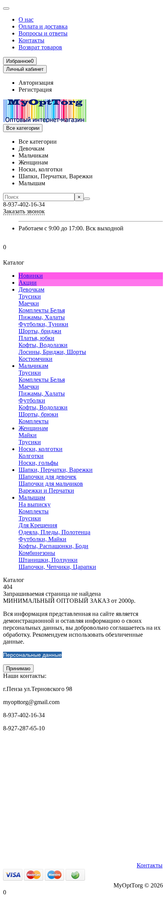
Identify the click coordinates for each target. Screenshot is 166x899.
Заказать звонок (24, 211)
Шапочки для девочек (47, 476)
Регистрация (35, 89)
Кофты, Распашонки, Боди (53, 546)
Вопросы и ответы (43, 33)
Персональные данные (32, 655)
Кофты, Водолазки (43, 345)
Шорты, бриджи (40, 331)
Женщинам (33, 428)
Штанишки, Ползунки (48, 560)
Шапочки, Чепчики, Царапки (57, 567)
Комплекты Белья (42, 310)
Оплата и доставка (43, 26)
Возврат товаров (40, 47)
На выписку (35, 504)
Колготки (31, 456)
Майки (28, 435)
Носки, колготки (41, 449)
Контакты (31, 40)
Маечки (29, 303)
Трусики (30, 296)
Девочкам (31, 289)
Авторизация (36, 82)
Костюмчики (36, 359)
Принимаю (18, 668)
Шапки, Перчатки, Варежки (56, 469)
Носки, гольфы (38, 463)
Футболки (32, 400)
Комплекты (34, 421)
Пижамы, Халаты (42, 317)
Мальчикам (33, 365)
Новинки (31, 275)
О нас (26, 19)
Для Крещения (38, 525)
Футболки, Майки (42, 539)
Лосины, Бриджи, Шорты (52, 352)
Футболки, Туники (43, 324)
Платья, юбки (36, 338)
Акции (28, 282)
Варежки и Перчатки (46, 490)
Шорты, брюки (38, 414)
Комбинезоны (37, 553)
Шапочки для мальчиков (51, 483)
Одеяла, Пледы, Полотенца (54, 532)
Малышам (32, 497)
